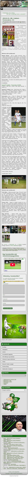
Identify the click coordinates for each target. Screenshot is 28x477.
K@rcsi (4, 23)
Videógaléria (4, 349)
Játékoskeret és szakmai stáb (10, 379)
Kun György (13, 464)
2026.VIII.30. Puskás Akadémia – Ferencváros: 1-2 (12, 439)
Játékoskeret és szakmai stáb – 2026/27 (14, 452)
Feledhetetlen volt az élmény (9, 12)
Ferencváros (11, 244)
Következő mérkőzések (13, 459)
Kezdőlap (4, 347)
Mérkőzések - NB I (7, 380)
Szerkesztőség (5, 366)
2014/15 (9, 248)
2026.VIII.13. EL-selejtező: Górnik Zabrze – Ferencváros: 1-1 (14, 463)
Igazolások (6, 382)
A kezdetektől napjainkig (7, 354)
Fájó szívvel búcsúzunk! (13, 447)
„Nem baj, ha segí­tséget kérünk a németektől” (15, 14)
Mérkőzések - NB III (8, 381)
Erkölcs (10, 471)
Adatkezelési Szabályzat (7, 369)
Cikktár (3, 361)
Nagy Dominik (9, 250)
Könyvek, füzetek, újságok (7, 364)
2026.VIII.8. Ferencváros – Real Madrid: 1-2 (15, 466)
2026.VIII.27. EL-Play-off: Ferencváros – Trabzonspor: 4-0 (14, 443)
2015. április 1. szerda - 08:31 (15, 258)
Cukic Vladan (5, 249)
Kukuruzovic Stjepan (13, 249)
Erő (13, 471)
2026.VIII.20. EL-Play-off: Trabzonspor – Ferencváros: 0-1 (14, 449)
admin (5, 258)
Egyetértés (17, 471)
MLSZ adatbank (14, 245)
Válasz (5, 270)
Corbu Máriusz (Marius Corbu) (15, 444)
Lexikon (4, 352)
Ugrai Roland (14, 250)
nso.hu (5, 244)
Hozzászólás (6, 283)
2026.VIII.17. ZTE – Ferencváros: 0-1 (14, 456)
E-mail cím (5, 299)
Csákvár (20, 244)
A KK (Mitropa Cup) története (8, 356)
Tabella (5, 384)
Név (4, 294)
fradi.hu (10, 173)
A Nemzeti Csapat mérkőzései (8, 359)
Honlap (4, 303)
